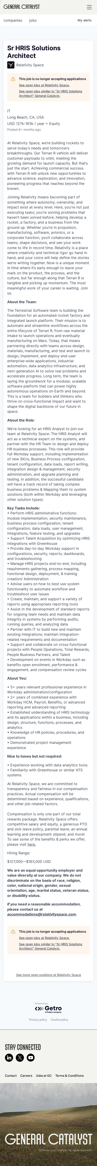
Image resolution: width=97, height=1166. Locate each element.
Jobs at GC (44, 1076)
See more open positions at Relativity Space (48, 975)
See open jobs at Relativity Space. (44, 85)
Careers (26, 1076)
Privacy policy (38, 1019)
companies (13, 20)
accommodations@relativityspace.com (41, 914)
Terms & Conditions (69, 1076)
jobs (33, 20)
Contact (11, 1076)
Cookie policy (59, 1019)
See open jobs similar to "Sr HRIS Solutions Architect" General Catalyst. (50, 93)
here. (32, 844)
